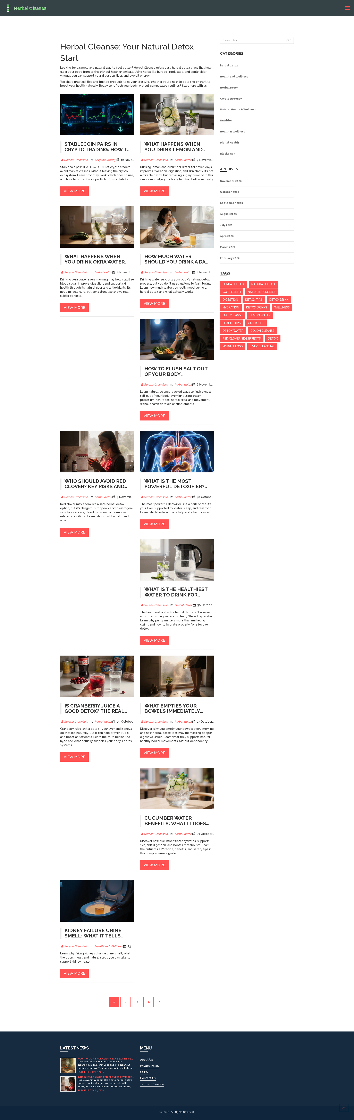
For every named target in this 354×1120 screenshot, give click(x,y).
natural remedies (262, 292)
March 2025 (227, 247)
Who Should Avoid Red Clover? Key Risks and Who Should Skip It (105, 1077)
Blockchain (227, 153)
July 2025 (226, 224)
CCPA (144, 1072)
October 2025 (229, 191)
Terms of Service (152, 1084)
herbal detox (183, 159)
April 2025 (227, 236)
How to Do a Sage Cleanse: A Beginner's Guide (104, 1059)
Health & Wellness (232, 131)
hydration (231, 307)
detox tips (253, 299)
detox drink (278, 299)
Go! (288, 40)
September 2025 (231, 202)
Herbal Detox (183, 605)
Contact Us (148, 1078)
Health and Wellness (109, 946)
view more (74, 191)
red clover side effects (242, 338)
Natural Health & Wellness (238, 109)
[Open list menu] (348, 8)
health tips (232, 323)
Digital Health (229, 142)
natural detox (263, 284)
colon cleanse (262, 330)
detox (273, 338)
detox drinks (256, 307)
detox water (233, 330)
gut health (232, 292)
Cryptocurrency (105, 159)
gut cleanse (233, 315)
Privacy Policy (149, 1065)
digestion (230, 299)
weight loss (233, 346)
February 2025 (229, 258)
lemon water (260, 315)
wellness (282, 307)
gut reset (256, 323)
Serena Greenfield (76, 159)
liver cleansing (262, 346)
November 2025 (231, 181)
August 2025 (228, 213)
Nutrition (226, 120)
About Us (146, 1059)
